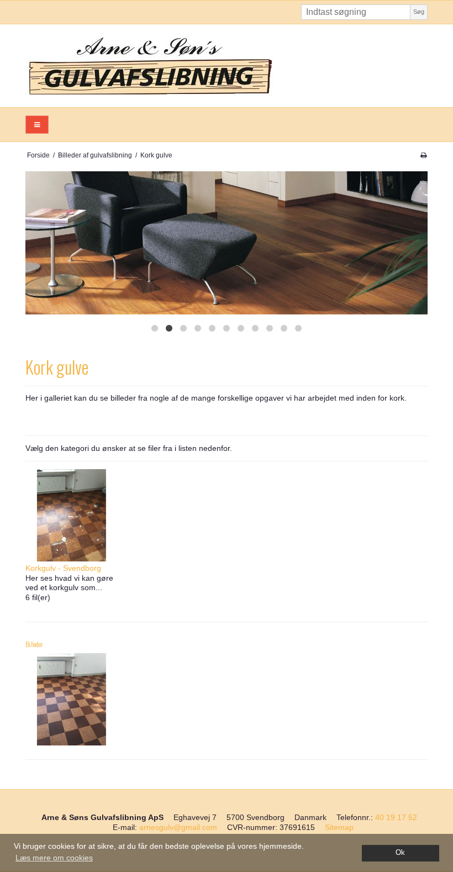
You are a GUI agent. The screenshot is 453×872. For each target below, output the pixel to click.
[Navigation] (37, 124)
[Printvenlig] (423, 155)
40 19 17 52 (396, 817)
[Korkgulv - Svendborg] (71, 515)
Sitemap (339, 827)
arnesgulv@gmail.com (178, 827)
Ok (400, 853)
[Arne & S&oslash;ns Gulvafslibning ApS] (226, 66)
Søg (418, 11)
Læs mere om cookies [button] (54, 857)
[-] (71, 699)
